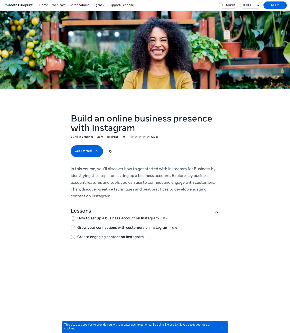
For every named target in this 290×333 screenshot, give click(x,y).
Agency (98, 5)
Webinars (58, 5)
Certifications (79, 5)
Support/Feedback (121, 5)
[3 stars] (140, 137)
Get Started (83, 151)
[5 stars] (148, 137)
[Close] (222, 327)
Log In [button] (275, 5)
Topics (246, 5)
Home (43, 5)
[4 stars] (144, 137)
